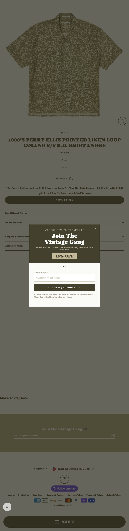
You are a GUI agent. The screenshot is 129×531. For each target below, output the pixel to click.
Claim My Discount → (64, 287)
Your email (41, 272)
